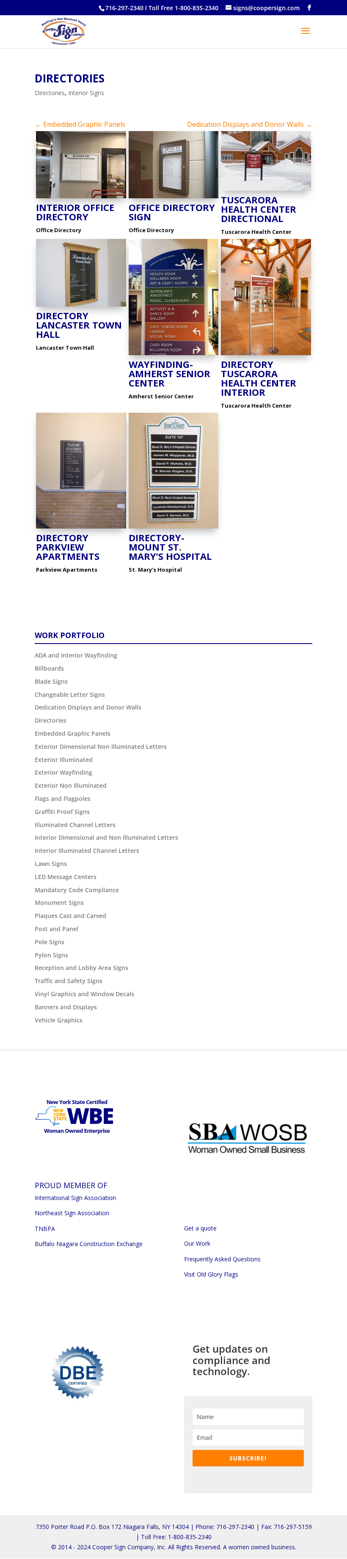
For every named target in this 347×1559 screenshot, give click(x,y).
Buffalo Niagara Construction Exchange (89, 1244)
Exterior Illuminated (64, 760)
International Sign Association (75, 1198)
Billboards (49, 668)
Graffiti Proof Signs (62, 812)
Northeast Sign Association (72, 1213)
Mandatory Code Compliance (77, 890)
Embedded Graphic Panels (72, 733)
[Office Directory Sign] (174, 198)
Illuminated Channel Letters (75, 825)
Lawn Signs (51, 864)
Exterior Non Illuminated (71, 785)
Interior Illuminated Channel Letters (87, 851)
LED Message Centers (65, 877)
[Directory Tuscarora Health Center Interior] (266, 355)
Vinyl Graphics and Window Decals (84, 994)
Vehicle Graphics (59, 1020)
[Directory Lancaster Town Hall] (81, 306)
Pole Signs (49, 942)
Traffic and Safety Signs (68, 981)
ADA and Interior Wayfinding (76, 655)
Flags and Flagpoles (63, 799)
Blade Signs (51, 681)
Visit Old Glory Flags (211, 1274)
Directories (70, 78)
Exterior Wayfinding (63, 772)
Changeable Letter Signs (70, 694)
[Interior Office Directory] (81, 198)
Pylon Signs (51, 955)
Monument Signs (59, 903)
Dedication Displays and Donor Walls (88, 707)
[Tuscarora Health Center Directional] (266, 190)
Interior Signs (86, 93)
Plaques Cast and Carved (70, 916)
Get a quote (200, 1228)
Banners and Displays (66, 1007)
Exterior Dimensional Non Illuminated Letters (101, 747)
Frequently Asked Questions (222, 1259)
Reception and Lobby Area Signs (81, 968)
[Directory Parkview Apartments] (81, 528)
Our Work (197, 1243)
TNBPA (45, 1229)
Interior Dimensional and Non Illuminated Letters (106, 837)
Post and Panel (56, 929)
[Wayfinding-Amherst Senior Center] (174, 355)
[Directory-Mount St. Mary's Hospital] (174, 528)
